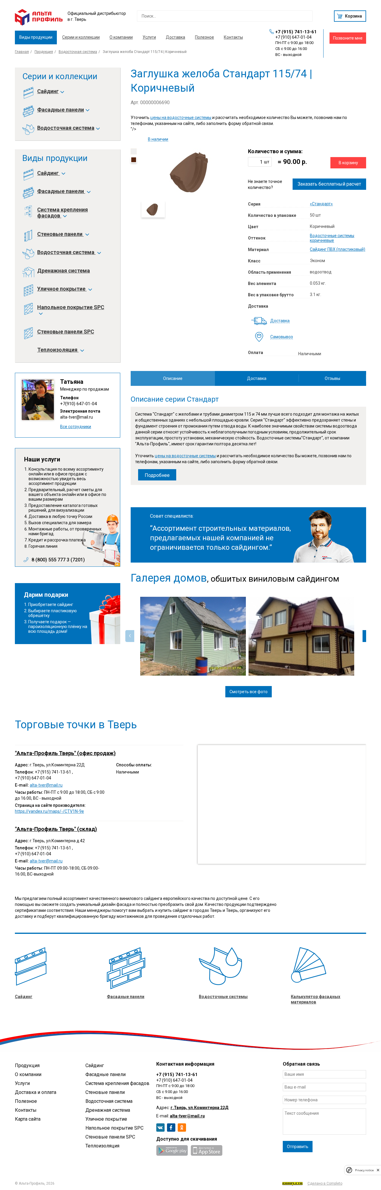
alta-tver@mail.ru (76, 417)
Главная (22, 52)
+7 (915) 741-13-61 (296, 32)
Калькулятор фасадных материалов (315, 999)
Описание (172, 378)
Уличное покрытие (62, 289)
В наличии (158, 139)
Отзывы (332, 378)
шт (266, 161)
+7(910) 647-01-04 (78, 403)
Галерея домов (169, 578)
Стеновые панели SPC (65, 332)
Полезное (204, 37)
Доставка (175, 37)
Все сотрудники (75, 427)
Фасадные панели (60, 110)
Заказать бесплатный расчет (329, 184)
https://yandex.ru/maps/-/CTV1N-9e (49, 811)
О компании (121, 37)
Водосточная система (78, 52)
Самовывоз (281, 337)
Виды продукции (35, 37)
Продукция (44, 52)
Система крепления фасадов (62, 213)
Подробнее (157, 475)
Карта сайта (27, 1119)
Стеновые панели (60, 234)
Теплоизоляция (58, 350)
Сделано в (324, 1183)
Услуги (149, 37)
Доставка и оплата (35, 1092)
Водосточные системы (223, 996)
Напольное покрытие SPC (70, 307)
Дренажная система (63, 271)
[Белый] (133, 151)
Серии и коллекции (81, 37)
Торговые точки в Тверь (76, 725)
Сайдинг (48, 91)
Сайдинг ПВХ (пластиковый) (337, 249)
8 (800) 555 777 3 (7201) (58, 560)
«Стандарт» (321, 203)
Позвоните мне (348, 38)
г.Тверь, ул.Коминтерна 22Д (199, 1107)
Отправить (297, 1146)
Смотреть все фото (248, 691)
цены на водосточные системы (180, 117)
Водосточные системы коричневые (332, 238)
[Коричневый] (133, 159)
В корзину (348, 162)
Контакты (233, 37)
